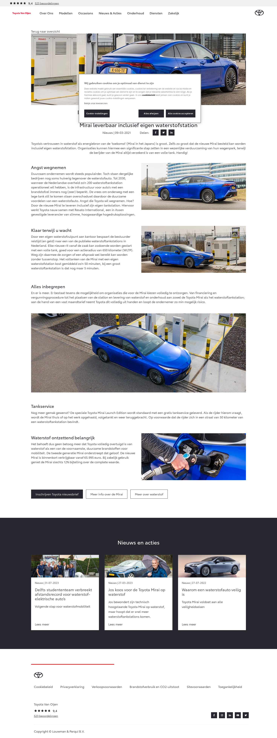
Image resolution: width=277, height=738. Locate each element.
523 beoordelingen (47, 3)
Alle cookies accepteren (180, 113)
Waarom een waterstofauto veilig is (211, 591)
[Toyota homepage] (259, 13)
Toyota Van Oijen (21, 13)
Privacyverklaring (72, 686)
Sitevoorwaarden (199, 686)
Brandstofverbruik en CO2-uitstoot (154, 686)
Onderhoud (135, 13)
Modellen (66, 13)
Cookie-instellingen (97, 113)
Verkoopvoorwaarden (107, 686)
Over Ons (46, 13)
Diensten (156, 13)
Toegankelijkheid (230, 686)
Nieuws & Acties (110, 13)
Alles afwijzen (151, 113)
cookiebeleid (148, 94)
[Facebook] (156, 132)
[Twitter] (164, 132)
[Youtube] (238, 715)
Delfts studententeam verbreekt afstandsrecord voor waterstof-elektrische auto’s (63, 594)
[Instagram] (222, 715)
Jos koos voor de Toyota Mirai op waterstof (136, 591)
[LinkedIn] (171, 132)
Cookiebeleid (43, 686)
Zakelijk (173, 13)
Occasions (85, 13)
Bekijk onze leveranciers (95, 103)
